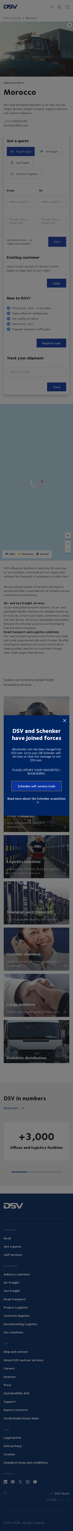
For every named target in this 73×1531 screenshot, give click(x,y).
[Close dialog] (64, 720)
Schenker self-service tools (36, 786)
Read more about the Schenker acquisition (36, 799)
